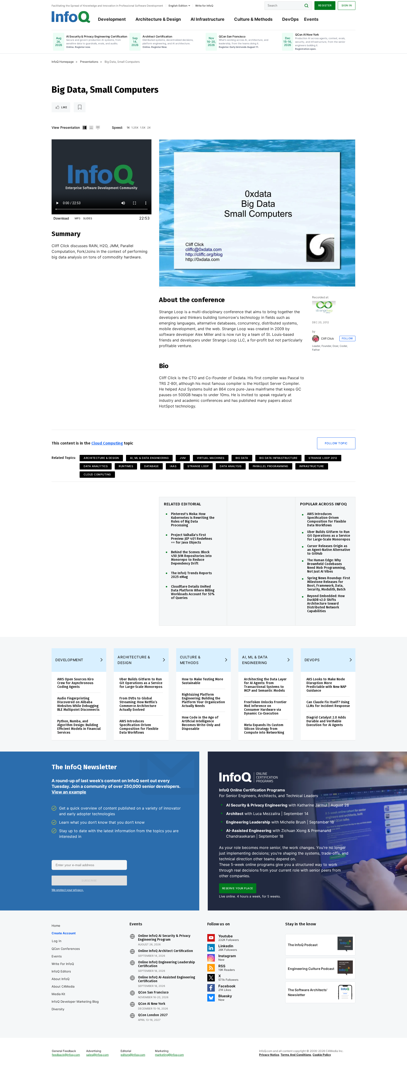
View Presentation (66, 127)
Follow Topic (336, 443)
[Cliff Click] (315, 338)
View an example (69, 792)
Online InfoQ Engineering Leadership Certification (166, 964)
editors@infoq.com (133, 1054)
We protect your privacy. (68, 890)
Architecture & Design (158, 19)
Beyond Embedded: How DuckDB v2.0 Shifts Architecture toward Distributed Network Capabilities (326, 603)
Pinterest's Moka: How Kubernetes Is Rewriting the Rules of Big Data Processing (192, 519)
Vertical (84, 127)
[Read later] (79, 107)
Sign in (347, 5)
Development (112, 19)
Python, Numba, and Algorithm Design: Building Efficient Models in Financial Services (79, 727)
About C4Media (63, 986)
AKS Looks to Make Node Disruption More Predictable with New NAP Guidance (326, 685)
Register (325, 5)
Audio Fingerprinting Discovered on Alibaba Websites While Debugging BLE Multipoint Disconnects (78, 704)
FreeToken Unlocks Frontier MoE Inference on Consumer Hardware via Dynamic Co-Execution (265, 707)
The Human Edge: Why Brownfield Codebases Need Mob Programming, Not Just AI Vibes (326, 565)
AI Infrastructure (207, 19)
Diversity (58, 1009)
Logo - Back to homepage (71, 17)
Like (64, 107)
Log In (56, 941)
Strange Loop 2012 (323, 458)
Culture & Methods (253, 19)
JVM (183, 458)
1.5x (142, 127)
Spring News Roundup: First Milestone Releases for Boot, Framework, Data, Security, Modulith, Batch (328, 583)
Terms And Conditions (296, 1054)
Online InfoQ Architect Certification (165, 951)
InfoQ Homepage (63, 61)
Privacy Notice (269, 1054)
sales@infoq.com (97, 1054)
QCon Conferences (66, 949)
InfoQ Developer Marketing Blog (75, 1001)
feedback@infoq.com (66, 1054)
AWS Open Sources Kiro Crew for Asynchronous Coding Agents (75, 683)
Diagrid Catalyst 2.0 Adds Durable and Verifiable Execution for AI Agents (326, 721)
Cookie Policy (322, 1054)
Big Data (242, 458)
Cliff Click (327, 338)
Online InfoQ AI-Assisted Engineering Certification (166, 979)
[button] (89, 880)
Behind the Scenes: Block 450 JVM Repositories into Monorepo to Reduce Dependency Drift (191, 557)
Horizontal (91, 127)
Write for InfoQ (63, 964)
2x (149, 127)
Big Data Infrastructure (278, 458)
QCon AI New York (151, 1004)
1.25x (134, 127)
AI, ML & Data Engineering (149, 458)
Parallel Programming (270, 466)
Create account (64, 933)
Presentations (89, 61)
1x (128, 127)
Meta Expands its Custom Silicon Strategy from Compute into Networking (264, 729)
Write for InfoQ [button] (204, 5)
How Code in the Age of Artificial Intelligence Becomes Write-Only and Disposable (201, 723)
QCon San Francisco (153, 992)
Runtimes (126, 466)
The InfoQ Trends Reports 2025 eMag (191, 575)
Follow (347, 338)
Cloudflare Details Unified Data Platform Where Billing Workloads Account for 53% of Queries (193, 592)
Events (311, 19)
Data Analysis (231, 466)
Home (56, 925)
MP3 (77, 218)
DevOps (290, 19)
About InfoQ (60, 979)
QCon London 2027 (153, 1015)
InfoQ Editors (61, 971)
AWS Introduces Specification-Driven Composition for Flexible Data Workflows (326, 519)
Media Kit (58, 994)
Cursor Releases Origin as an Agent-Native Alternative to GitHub (328, 550)
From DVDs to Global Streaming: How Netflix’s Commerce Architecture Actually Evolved (138, 704)
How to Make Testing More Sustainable (202, 681)
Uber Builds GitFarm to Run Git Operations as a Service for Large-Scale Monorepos (328, 535)
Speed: (117, 127)
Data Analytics (96, 466)
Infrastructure (311, 466)
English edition (178, 5)
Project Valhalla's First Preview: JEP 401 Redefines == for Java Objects (191, 538)
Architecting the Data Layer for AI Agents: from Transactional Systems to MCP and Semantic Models (265, 685)
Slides (87, 218)
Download (61, 218)
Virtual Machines (210, 458)
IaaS (173, 466)
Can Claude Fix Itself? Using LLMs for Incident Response (328, 704)
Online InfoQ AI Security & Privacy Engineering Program (164, 938)
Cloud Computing (107, 443)
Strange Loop (198, 466)
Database (151, 466)
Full (98, 127)
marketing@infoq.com (169, 1054)
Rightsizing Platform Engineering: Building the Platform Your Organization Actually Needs (203, 700)
